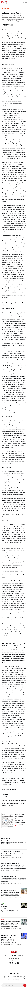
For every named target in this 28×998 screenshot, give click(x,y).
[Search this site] (24, 2)
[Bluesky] (18, 963)
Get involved (13, 955)
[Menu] (26, 2)
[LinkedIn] (12, 963)
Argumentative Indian (7, 24)
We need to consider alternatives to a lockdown (14, 800)
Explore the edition (20, 825)
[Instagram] (10, 963)
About (6, 955)
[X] (15, 963)
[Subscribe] (24, 985)
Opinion (5, 8)
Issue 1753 (13, 789)
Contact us (20, 955)
